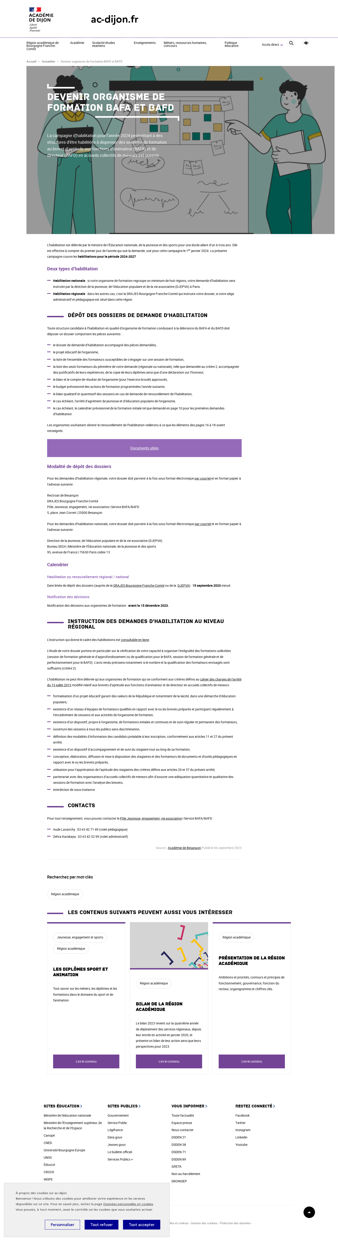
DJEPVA (183, 585)
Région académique (65, 894)
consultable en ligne (135, 640)
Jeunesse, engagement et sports (80, 937)
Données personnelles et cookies (128, 1204)
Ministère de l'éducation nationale (67, 1115)
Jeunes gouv (117, 1144)
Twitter (240, 1123)
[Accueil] (49, 19)
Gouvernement (118, 1115)
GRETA (176, 1166)
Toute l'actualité (183, 1115)
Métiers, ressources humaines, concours (185, 44)
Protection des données (235, 1223)
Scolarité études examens (103, 44)
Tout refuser (101, 1224)
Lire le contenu (86, 1061)
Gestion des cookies (204, 1223)
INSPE (48, 1179)
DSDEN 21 (179, 1137)
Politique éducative (231, 44)
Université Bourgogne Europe (64, 1150)
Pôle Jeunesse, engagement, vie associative (151, 818)
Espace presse (182, 1123)
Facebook (242, 1115)
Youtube (241, 1144)
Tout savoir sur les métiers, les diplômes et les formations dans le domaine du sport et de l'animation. (85, 994)
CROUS (49, 1172)
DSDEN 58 (179, 1144)
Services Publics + (120, 1159)
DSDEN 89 (179, 1159)
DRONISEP (179, 1181)
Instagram (242, 1130)
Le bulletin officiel (120, 1152)
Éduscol (49, 1164)
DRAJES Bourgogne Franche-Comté (138, 585)
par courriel (203, 478)
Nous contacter (183, 1130)
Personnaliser (62, 1224)
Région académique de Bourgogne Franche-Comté (42, 46)
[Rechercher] (291, 45)
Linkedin (241, 1137)
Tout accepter (142, 1224)
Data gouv (115, 1137)
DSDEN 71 (179, 1152)
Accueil (31, 61)
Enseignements (145, 43)
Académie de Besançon (184, 848)
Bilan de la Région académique (159, 1006)
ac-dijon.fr (114, 19)
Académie (77, 43)
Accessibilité (306, 43)
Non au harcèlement (186, 1174)
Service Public (117, 1123)
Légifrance (115, 1130)
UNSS (48, 1157)
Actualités (48, 61)
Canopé (49, 1135)
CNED (48, 1143)
